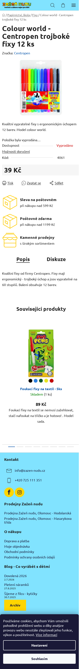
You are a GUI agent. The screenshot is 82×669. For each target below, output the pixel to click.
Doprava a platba (16, 541)
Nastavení (39, 645)
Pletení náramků (16, 585)
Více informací (46, 634)
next (77, 353)
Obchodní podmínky (19, 552)
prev (4, 353)
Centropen (22, 53)
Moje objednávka (17, 546)
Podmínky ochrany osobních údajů (29, 557)
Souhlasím (39, 658)
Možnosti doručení (16, 151)
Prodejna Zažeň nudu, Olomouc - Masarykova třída (37, 520)
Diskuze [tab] (56, 259)
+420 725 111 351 (28, 480)
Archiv (15, 605)
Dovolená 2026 (15, 576)
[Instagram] (19, 492)
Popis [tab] (23, 259)
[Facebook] (9, 492)
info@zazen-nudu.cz (30, 470)
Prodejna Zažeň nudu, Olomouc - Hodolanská (37, 513)
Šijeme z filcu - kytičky (20, 594)
